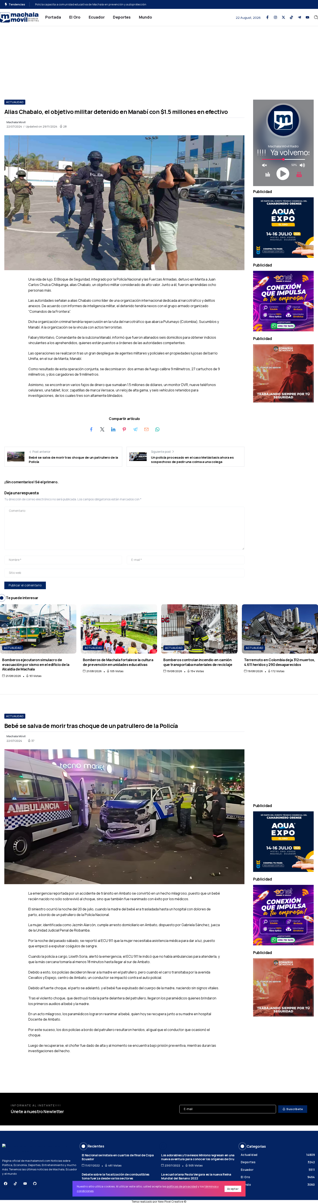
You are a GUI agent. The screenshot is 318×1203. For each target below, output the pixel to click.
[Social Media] (267, 17)
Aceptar (233, 1189)
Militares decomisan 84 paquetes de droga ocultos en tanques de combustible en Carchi (93, 4)
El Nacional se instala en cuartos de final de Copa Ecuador (118, 1157)
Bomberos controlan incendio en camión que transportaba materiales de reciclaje (197, 662)
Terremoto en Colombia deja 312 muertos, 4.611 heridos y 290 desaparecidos (279, 662)
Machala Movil (16, 122)
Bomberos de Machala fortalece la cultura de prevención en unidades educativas (118, 662)
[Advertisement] (159, 58)
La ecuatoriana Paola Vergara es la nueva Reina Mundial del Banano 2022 (196, 1176)
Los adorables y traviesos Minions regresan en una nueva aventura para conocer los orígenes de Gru (197, 1157)
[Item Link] (38, 629)
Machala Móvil (16, 736)
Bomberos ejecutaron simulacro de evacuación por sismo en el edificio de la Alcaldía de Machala (35, 664)
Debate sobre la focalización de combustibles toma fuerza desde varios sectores (115, 1176)
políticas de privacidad (182, 1186)
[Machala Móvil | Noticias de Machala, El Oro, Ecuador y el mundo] (19, 17)
